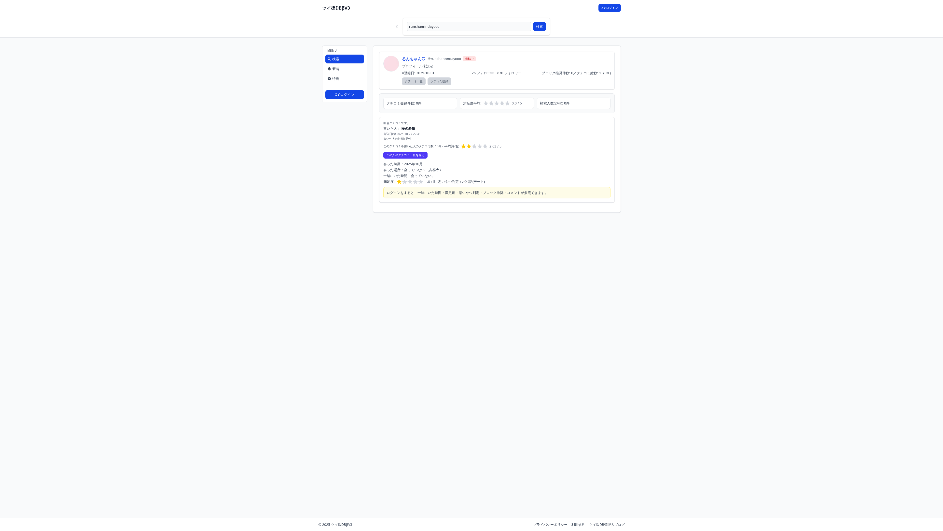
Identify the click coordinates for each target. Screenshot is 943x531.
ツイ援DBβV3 (336, 8)
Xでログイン (609, 8)
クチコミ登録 (439, 81)
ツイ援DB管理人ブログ (607, 524)
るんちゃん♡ (414, 58)
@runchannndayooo (444, 58)
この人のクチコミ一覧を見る (405, 155)
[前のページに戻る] (397, 26)
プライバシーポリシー (550, 524)
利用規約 (578, 524)
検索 (539, 26)
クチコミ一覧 (414, 81)
